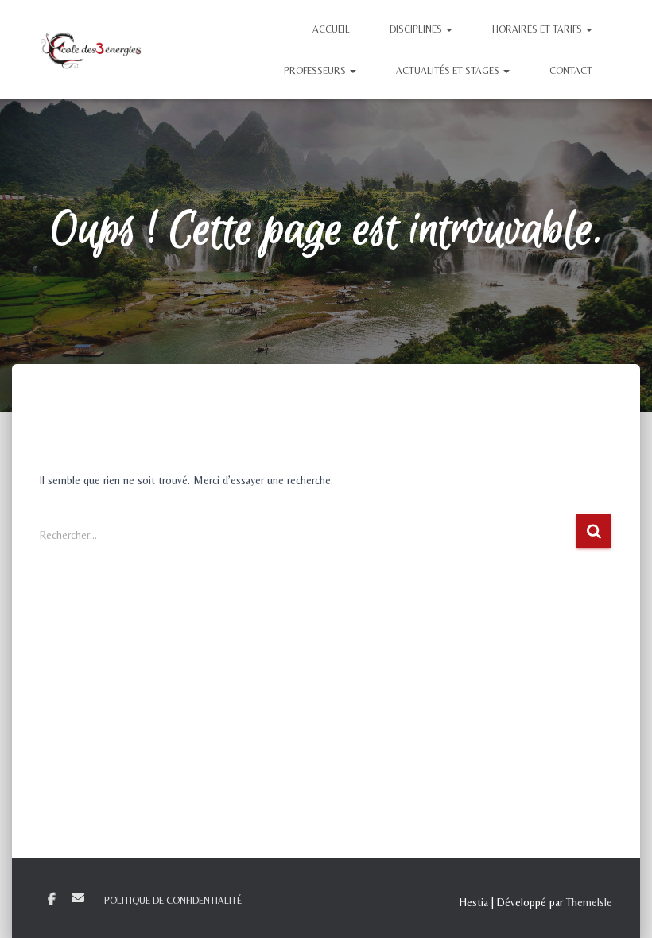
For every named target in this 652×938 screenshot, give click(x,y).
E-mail (78, 897)
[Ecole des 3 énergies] (90, 49)
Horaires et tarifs (538, 29)
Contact (570, 70)
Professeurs (316, 70)
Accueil (331, 29)
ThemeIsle (589, 902)
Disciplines (417, 29)
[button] (448, 29)
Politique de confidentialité (173, 900)
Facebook (52, 900)
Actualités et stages (449, 70)
